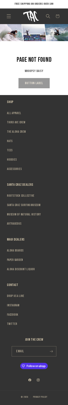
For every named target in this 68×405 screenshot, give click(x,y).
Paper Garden (15, 260)
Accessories (14, 169)
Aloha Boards (15, 250)
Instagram (13, 305)
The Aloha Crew (16, 132)
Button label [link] (34, 83)
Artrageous (14, 223)
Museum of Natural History (24, 214)
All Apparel (14, 113)
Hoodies (12, 159)
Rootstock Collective (20, 196)
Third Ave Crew (16, 122)
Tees (10, 150)
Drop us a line (15, 296)
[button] (9, 16)
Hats (10, 141)
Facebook (12, 315)
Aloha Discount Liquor (21, 269)
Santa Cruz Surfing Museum (24, 205)
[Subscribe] (51, 351)
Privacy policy (40, 397)
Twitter (12, 324)
